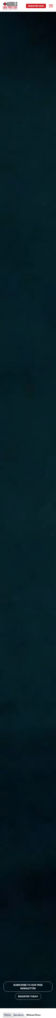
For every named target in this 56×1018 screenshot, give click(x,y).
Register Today (28, 996)
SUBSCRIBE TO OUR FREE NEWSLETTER (28, 987)
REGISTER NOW (36, 6)
